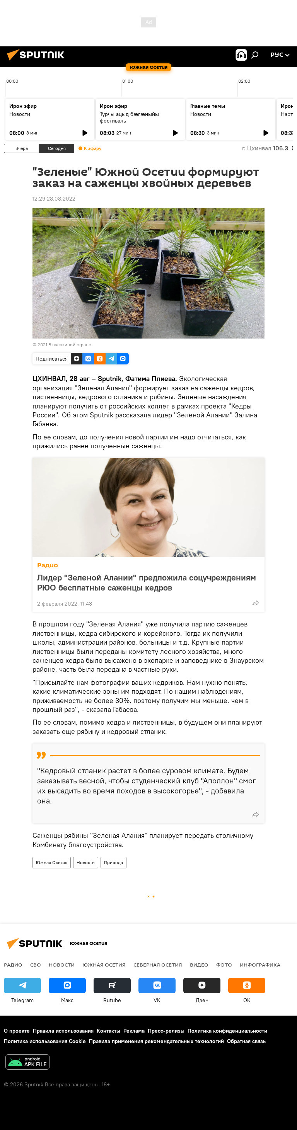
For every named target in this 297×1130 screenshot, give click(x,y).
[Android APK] (27, 1063)
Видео (199, 964)
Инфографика (260, 964)
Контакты (108, 1030)
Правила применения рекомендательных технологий (156, 1041)
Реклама (134, 1030)
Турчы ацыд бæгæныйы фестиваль (129, 117)
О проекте (17, 1030)
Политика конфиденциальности (227, 1030)
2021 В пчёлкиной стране (64, 344)
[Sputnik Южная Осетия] (38, 61)
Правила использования (63, 1030)
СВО (35, 964)
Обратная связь (246, 1041)
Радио (47, 565)
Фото (224, 964)
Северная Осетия (157, 964)
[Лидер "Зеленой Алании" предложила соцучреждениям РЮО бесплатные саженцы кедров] (148, 507)
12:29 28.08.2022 (53, 198)
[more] (255, 603)
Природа (113, 862)
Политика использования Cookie (45, 1041)
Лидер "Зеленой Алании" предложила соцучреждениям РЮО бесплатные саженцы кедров (146, 582)
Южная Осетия (51, 862)
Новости (19, 114)
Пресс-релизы (166, 1030)
